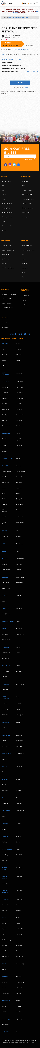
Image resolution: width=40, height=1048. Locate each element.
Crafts (3, 194)
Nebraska (5, 722)
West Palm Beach (5, 523)
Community (25, 295)
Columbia (19, 876)
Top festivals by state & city (12, 339)
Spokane (18, 1012)
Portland (4, 842)
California (6, 382)
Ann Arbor (19, 647)
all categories (26, 217)
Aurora (18, 433)
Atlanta (18, 531)
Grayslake (19, 564)
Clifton (4, 740)
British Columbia (5, 373)
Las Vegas (19, 766)
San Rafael (19, 420)
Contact (24, 304)
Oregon (5, 836)
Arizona (5, 343)
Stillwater (4, 677)
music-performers (27, 194)
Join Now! (20, 82)
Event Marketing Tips (8, 250)
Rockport (18, 951)
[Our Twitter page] (14, 164)
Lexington (19, 595)
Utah (4, 964)
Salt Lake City (20, 964)
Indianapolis (19, 582)
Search (4, 230)
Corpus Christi (20, 929)
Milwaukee (19, 1019)
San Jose (4, 420)
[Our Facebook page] (5, 164)
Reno (3, 772)
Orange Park (20, 499)
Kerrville (4, 945)
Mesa (3, 349)
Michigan (5, 647)
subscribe (29, 159)
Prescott (4, 354)
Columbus (19, 803)
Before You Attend (31, 71)
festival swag (26, 212)
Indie (3, 221)
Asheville (18, 697)
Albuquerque (20, 753)
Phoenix (18, 349)
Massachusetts (7, 621)
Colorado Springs (18, 439)
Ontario (5, 823)
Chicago (4, 564)
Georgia (5, 531)
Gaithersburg (20, 634)
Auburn (18, 1000)
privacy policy (31, 1042)
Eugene (18, 836)
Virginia (5, 977)
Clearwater (19, 466)
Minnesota (6, 665)
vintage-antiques (27, 190)
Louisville (4, 601)
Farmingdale (20, 740)
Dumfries (4, 982)
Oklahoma (6, 810)
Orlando (4, 504)
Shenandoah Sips (8, 63)
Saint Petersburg (5, 510)
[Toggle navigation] (37, 3)
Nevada (5, 766)
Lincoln (18, 722)
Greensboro (5, 709)
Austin (18, 918)
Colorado (6, 433)
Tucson (18, 360)
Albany (18, 779)
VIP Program (5, 254)
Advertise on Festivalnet (9, 294)
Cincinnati (5, 803)
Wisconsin (6, 1019)
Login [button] (26, 87)
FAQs (23, 277)
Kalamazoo (5, 658)
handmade (25, 181)
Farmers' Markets (7, 217)
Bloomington (20, 558)
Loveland (4, 451)
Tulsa (3, 816)
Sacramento (5, 409)
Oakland (4, 398)
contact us (20, 1045)
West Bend (5, 1024)
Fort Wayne (5, 582)
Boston (18, 621)
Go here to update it (22, 49)
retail (23, 185)
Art (3, 190)
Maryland (6, 629)
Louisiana (5, 608)
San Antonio (5, 956)
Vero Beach (19, 517)
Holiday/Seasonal (7, 208)
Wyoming (5, 1032)
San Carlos (19, 409)
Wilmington (19, 715)
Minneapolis (5, 671)
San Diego (5, 415)
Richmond (19, 988)
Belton (4, 923)
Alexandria (19, 977)
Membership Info (27, 245)
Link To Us (25, 268)
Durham (18, 704)
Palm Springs (20, 398)
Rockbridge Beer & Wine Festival (13, 69)
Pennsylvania (7, 849)
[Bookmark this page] (18, 164)
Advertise (4, 263)
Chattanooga (20, 899)
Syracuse (18, 790)
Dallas (3, 934)
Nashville (18, 910)
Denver (4, 445)
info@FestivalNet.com (20, 334)
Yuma (3, 365)
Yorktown (18, 993)
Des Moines (19, 544)
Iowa (4, 544)
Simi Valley (19, 426)
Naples (18, 493)
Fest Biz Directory (7, 298)
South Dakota (5, 891)
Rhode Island (4, 868)
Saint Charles (6, 570)
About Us (4, 318)
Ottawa (18, 823)
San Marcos (19, 956)
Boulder (4, 439)
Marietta (18, 536)
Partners (24, 263)
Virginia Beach (6, 993)
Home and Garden (7, 212)
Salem (18, 842)
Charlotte (4, 704)
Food (3, 199)
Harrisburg (5, 855)
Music (3, 185)
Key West (19, 482)
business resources (27, 208)
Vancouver (19, 373)
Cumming (5, 536)
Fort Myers (5, 477)
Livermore (5, 393)
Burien (4, 1006)
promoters (5, 241)
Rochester (5, 790)
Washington (7, 1000)
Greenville (5, 883)
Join (3, 54)
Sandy (4, 969)
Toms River (19, 746)
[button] (20, 45)
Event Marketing (7, 303)
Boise (17, 551)
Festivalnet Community (25, 289)
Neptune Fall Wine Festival (11, 66)
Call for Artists (6, 181)
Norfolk (4, 988)
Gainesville (19, 477)
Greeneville (5, 905)
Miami (3, 493)
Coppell (4, 929)
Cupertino (5, 387)
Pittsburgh (5, 860)
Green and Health (7, 203)
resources (25, 241)
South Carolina (5, 877)
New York (5, 779)
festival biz (5, 289)
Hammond (19, 608)
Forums (24, 300)
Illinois (5, 558)
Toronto (4, 829)
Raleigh (18, 709)
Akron (17, 798)
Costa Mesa (19, 382)
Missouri (5, 684)
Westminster (6, 640)
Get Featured (5, 259)
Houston (18, 940)
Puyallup (18, 1006)
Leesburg (4, 488)
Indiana (5, 577)
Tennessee (6, 899)
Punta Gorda (19, 504)
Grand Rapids (6, 653)
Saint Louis (5, 689)
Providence (19, 868)
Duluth (18, 665)
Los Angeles (19, 393)
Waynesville (5, 715)
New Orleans (6, 614)
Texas (4, 918)
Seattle (4, 1012)
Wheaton (18, 570)
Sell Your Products (7, 307)
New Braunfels (6, 951)
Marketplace (26, 176)
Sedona (4, 360)
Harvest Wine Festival (10, 71)
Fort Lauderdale (20, 471)
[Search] (34, 3)
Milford (18, 458)
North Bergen (6, 746)
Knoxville (18, 905)
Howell (18, 653)
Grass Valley (19, 387)
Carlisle (18, 849)
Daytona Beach (6, 471)
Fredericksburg (6, 940)
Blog (23, 272)
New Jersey (6, 735)
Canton (18, 923)
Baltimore (5, 634)
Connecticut (7, 458)
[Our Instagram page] (9, 164)
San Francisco (20, 415)
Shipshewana (6, 588)
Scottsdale (19, 354)
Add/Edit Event (6, 245)
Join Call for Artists (8, 268)
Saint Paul (19, 671)
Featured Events (6, 226)
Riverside (18, 404)
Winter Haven (20, 522)
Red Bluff (4, 404)
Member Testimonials (28, 250)
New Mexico (6, 753)
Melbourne (19, 488)
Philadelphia (19, 855)
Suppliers (24, 259)
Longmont (19, 445)
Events (4, 176)
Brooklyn (4, 785)
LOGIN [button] (24, 3)
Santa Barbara (6, 426)
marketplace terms (20, 1042)
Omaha (4, 728)
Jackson (18, 1032)
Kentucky (5, 595)
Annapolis (19, 629)
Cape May (19, 735)
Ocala (3, 499)
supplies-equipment (27, 199)
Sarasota (18, 510)
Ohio (4, 798)
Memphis (4, 910)
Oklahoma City (20, 810)
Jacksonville (5, 482)
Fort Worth (19, 934)
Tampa (4, 517)
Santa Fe (4, 759)
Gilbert (18, 343)
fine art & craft (26, 203)
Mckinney (19, 945)
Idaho (4, 551)
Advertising (5, 327)
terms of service (8, 1042)
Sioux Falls (19, 890)
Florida (5, 466)
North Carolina (5, 697)
